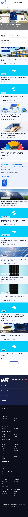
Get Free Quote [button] (18, 2)
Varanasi (16, 491)
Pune (3, 448)
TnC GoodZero (6, 506)
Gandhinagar (5, 420)
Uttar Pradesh (6, 487)
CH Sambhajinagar (18, 442)
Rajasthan (5, 453)
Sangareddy (4, 481)
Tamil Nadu (5, 461)
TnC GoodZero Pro (14, 506)
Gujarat (4, 416)
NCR (3, 413)
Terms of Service (22, 504)
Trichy (3, 468)
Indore (3, 436)
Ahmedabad (5, 418)
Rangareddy (17, 479)
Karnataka (5, 426)
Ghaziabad (4, 493)
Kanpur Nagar (17, 489)
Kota (15, 458)
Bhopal (3, 434)
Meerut (16, 495)
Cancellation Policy (22, 509)
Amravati (4, 442)
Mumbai (16, 444)
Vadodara (4, 423)
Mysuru (16, 428)
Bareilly (3, 495)
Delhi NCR (5, 408)
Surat (15, 420)
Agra (15, 493)
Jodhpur (4, 458)
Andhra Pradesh (7, 471)
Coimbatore (17, 464)
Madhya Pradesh (7, 432)
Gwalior (16, 434)
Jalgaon (3, 444)
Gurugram (16, 411)
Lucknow (4, 491)
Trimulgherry (17, 481)
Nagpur (3, 446)
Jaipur (15, 456)
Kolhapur (4, 450)
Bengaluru (4, 428)
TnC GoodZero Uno (5, 509)
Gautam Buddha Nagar (7, 489)
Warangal (4, 483)
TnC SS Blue (13, 509)
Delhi (3, 411)
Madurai (16, 466)
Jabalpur (16, 436)
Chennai (4, 464)
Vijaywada (4, 473)
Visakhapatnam (18, 473)
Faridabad (16, 413)
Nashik (16, 446)
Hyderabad (4, 479)
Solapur (16, 450)
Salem (3, 466)
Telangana (5, 477)
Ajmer (3, 456)
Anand (15, 418)
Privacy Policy (14, 504)
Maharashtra (6, 439)
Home (2, 7)
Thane (15, 448)
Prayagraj (4, 497)
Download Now (5, 176)
